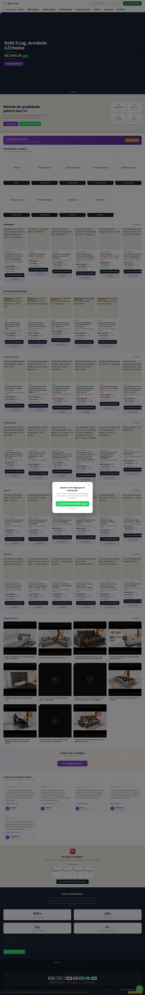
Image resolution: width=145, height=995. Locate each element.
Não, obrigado (72, 508)
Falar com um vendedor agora (74, 504)
